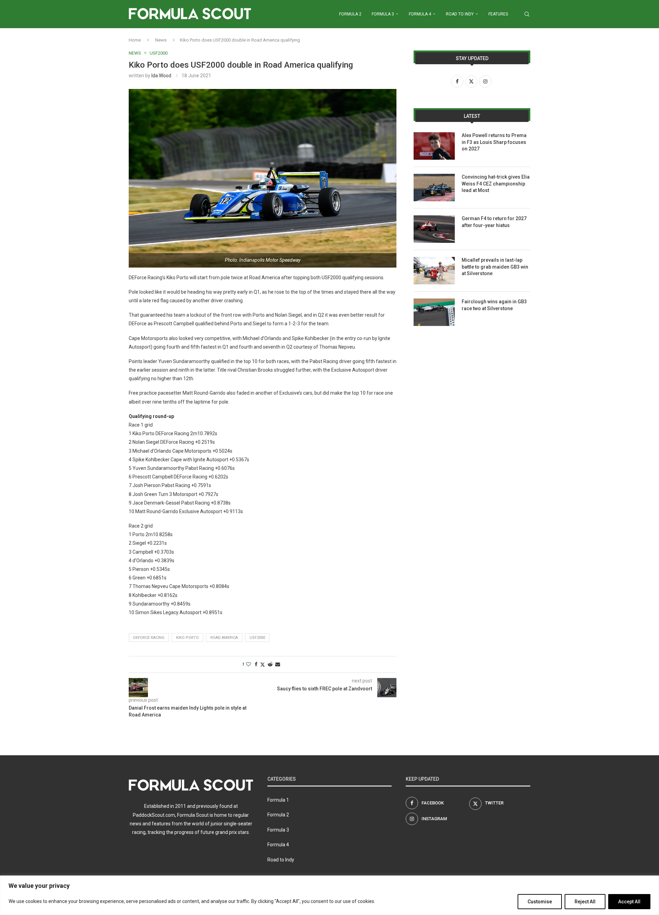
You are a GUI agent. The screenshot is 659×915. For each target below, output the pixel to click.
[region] (329, 895)
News (160, 40)
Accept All (629, 901)
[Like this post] (248, 664)
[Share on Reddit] (270, 664)
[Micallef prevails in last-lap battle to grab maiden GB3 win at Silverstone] (434, 270)
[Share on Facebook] (256, 664)
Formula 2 (350, 14)
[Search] (526, 14)
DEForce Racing (148, 637)
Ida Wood (161, 75)
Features (498, 14)
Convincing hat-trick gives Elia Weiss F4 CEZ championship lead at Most (496, 183)
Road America (224, 637)
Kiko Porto (187, 637)
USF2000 (257, 637)
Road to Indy (460, 14)
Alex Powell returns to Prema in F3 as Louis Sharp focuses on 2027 (494, 142)
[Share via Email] (277, 664)
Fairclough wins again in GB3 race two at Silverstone (494, 305)
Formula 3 (383, 14)
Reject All (585, 901)
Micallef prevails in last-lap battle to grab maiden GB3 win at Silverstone (495, 266)
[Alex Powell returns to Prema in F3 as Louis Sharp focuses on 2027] (434, 146)
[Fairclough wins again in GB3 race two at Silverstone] (434, 312)
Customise (540, 901)
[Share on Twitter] (262, 664)
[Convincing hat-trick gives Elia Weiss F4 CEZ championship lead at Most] (434, 187)
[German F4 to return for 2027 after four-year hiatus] (434, 229)
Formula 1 (278, 800)
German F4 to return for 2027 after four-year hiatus (494, 222)
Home (135, 40)
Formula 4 (420, 14)
